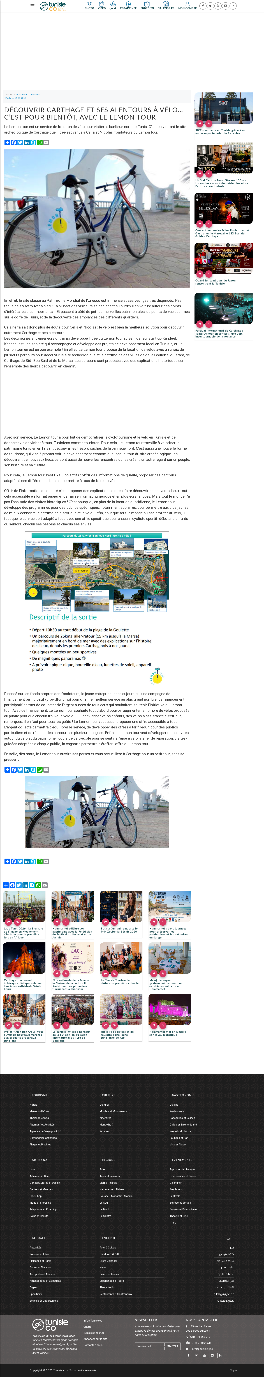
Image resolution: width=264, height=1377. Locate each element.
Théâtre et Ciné (179, 1216)
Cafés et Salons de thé (183, 1124)
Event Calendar (108, 1260)
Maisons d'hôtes (39, 1111)
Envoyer (172, 1346)
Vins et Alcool (178, 1144)
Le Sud (104, 1202)
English (108, 1238)
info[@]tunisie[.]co (202, 1349)
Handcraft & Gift (109, 1254)
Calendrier (176, 1182)
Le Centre (105, 1216)
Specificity (36, 1294)
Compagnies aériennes (43, 1138)
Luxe (32, 1169)
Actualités (35, 1247)
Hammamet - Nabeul (112, 1189)
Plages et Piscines (40, 1144)
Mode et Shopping (40, 1202)
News (103, 1267)
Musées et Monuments (113, 1111)
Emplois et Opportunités (44, 1300)
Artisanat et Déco (40, 1176)
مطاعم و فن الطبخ (224, 1294)
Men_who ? (107, 1124)
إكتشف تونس (226, 1254)
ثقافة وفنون (227, 1267)
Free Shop (36, 1196)
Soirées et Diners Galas (183, 1209)
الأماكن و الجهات (225, 1287)
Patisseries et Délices (182, 1118)
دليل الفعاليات (226, 1280)
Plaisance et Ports (40, 1260)
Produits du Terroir (181, 1131)
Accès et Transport (41, 1267)
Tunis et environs (110, 1176)
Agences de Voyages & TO (45, 1131)
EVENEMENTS (182, 1160)
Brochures (176, 1189)
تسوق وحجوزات (225, 1300)
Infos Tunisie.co (93, 1320)
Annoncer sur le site (95, 1339)
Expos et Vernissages (182, 1169)
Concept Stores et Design (45, 1182)
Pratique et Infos (39, 1254)
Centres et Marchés (41, 1189)
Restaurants (177, 1111)
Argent (34, 1287)
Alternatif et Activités (42, 1124)
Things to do (107, 1287)
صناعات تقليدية (226, 1274)
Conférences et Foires (183, 1176)
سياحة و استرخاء (225, 1260)
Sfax (102, 1169)
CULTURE (108, 1095)
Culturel (104, 1104)
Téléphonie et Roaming (43, 1209)
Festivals (175, 1196)
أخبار (232, 1247)
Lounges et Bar (179, 1138)
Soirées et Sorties (180, 1202)
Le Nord (104, 1209)
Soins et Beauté (39, 1216)
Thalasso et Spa (39, 1118)
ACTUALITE (40, 1238)
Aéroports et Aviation (42, 1274)
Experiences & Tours (112, 1280)
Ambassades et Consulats (45, 1280)
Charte (87, 1326)
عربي (229, 1238)
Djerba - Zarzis (108, 1182)
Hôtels (33, 1104)
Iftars (173, 1222)
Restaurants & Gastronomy (116, 1294)
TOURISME (40, 1095)
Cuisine (174, 1104)
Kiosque (104, 1131)
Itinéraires (105, 1118)
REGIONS (109, 1160)
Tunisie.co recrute (94, 1332)
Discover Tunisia (109, 1274)
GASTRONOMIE (183, 1095)
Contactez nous (93, 1345)
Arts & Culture (108, 1247)
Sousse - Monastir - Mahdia (116, 1196)
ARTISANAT (40, 1160)
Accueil (8, 95)
